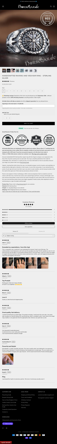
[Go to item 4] (17, 70)
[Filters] (3, 235)
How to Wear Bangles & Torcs (9, 400)
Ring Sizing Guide (24, 162)
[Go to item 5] (22, 70)
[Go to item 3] (13, 70)
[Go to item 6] (26, 70)
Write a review (28, 223)
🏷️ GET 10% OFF (5, 442)
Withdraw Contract (26, 400)
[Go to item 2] (9, 70)
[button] (5, 81)
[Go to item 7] (31, 70)
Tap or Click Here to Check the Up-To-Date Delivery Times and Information (21, 191)
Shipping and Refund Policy (28, 395)
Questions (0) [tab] (42, 231)
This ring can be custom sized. (39, 154)
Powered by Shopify (34, 431)
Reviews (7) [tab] (15, 231)
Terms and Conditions (26, 397)
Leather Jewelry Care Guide (9, 402)
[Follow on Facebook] (3, 428)
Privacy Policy (24, 402)
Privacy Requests (25, 405)
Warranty (23, 407)
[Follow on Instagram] (6, 428)
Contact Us (5, 412)
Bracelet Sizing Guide (7, 397)
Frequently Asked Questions (9, 409)
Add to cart (28, 123)
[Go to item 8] (35, 70)
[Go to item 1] (4, 70)
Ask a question (28, 227)
